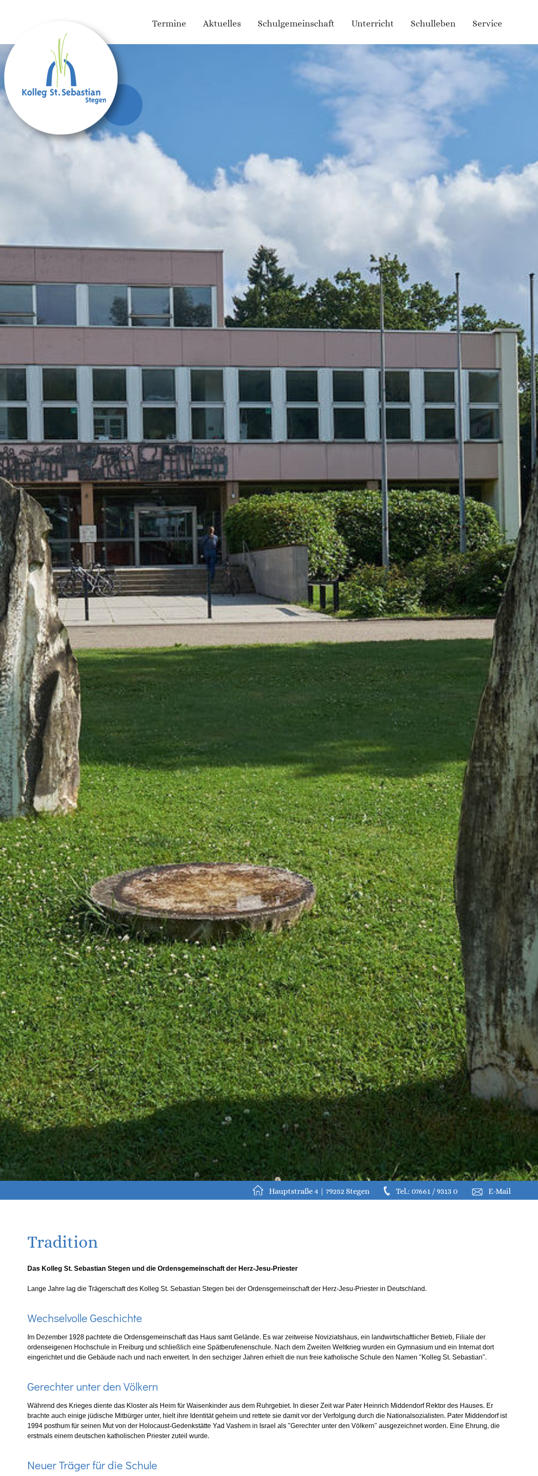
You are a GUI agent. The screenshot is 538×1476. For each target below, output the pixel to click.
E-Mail (499, 1191)
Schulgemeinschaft (296, 24)
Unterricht (372, 24)
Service (487, 24)
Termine (169, 24)
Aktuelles (222, 24)
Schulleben (433, 24)
